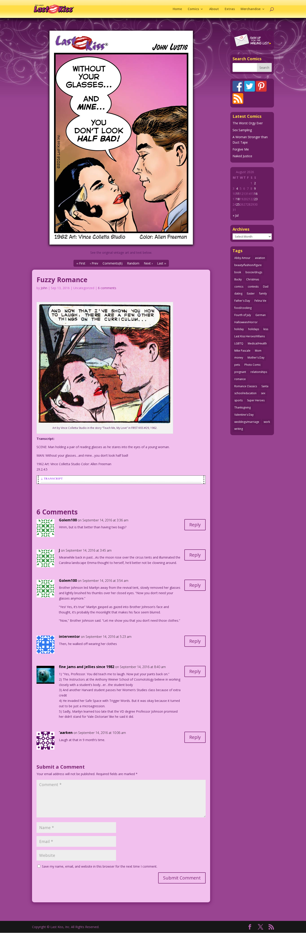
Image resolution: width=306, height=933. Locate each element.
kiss (265, 329)
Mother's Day (256, 357)
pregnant (240, 372)
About (214, 9)
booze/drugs (254, 272)
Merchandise (251, 9)
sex (263, 393)
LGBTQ (238, 343)
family (263, 293)
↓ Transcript (52, 478)
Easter (251, 293)
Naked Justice (242, 156)
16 (256, 193)
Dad (265, 286)
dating (238, 293)
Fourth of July (242, 315)
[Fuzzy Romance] (121, 138)
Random (133, 263)
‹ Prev (94, 263)
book (237, 272)
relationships (258, 372)
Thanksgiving (242, 407)
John (44, 288)
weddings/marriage (246, 422)
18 (238, 199)
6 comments (107, 288)
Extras (230, 9)
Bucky (238, 279)
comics (238, 286)
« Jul (236, 215)
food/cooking (243, 308)
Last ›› (161, 263)
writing (238, 429)
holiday (239, 329)
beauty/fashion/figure (248, 265)
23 (256, 199)
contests (253, 286)
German (260, 315)
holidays (253, 329)
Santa (264, 386)
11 (238, 193)
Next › (148, 263)
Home (177, 9)
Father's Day (242, 301)
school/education (245, 393)
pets (237, 365)
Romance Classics (245, 386)
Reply (195, 525)
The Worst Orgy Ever (248, 123)
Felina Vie (260, 301)
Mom (258, 351)
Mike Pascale (242, 351)
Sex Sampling (242, 130)
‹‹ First (80, 263)
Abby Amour (242, 258)
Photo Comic (252, 365)
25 (238, 204)
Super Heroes (256, 400)
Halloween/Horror (246, 322)
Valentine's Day (244, 415)
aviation (260, 258)
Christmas (252, 279)
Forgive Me (241, 149)
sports (238, 400)
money (238, 357)
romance (240, 379)
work (267, 422)
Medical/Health (257, 343)
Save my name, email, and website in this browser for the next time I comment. (99, 866)
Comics (193, 9)
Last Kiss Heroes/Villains (249, 336)
